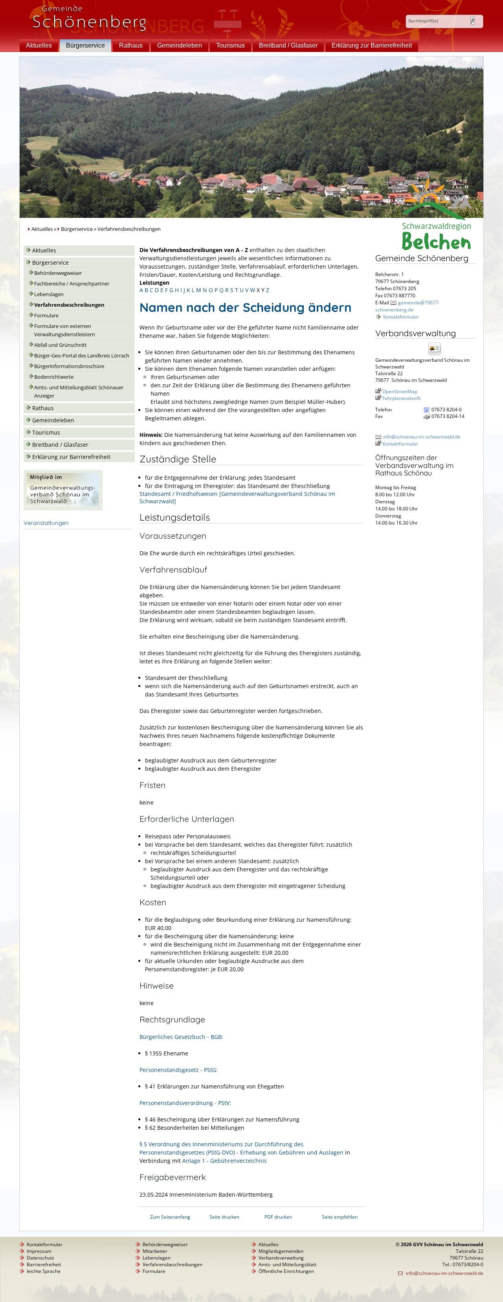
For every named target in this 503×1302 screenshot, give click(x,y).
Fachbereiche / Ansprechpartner (71, 283)
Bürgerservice (85, 45)
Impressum (39, 1251)
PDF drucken (278, 1217)
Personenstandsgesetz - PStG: (179, 1070)
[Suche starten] (472, 21)
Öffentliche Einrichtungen (286, 1271)
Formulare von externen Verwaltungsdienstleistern (64, 330)
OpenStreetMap (399, 391)
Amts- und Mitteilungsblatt (287, 1264)
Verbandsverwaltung (281, 1257)
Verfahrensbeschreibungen (69, 305)
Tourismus (230, 45)
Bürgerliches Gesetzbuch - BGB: (181, 1036)
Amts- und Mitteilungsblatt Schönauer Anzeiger (78, 391)
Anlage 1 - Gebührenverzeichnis (224, 1160)
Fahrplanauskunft (401, 398)
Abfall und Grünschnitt (60, 345)
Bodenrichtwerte (53, 377)
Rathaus (131, 45)
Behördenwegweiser (58, 273)
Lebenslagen (49, 294)
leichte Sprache (44, 1271)
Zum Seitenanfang (170, 1217)
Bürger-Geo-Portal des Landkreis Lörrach (81, 355)
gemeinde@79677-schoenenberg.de (407, 306)
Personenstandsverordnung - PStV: (185, 1103)
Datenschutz (40, 1257)
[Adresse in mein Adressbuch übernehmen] (437, 354)
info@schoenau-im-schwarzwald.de (422, 436)
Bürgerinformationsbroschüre (69, 366)
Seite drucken (224, 1217)
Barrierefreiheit (44, 1264)
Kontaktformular (401, 316)
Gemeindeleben (179, 45)
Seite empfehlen (340, 1217)
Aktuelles (39, 45)
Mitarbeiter (155, 1251)
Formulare (46, 315)
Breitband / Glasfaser (288, 45)
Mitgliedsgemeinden (281, 1251)
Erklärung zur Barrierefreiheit (372, 45)
